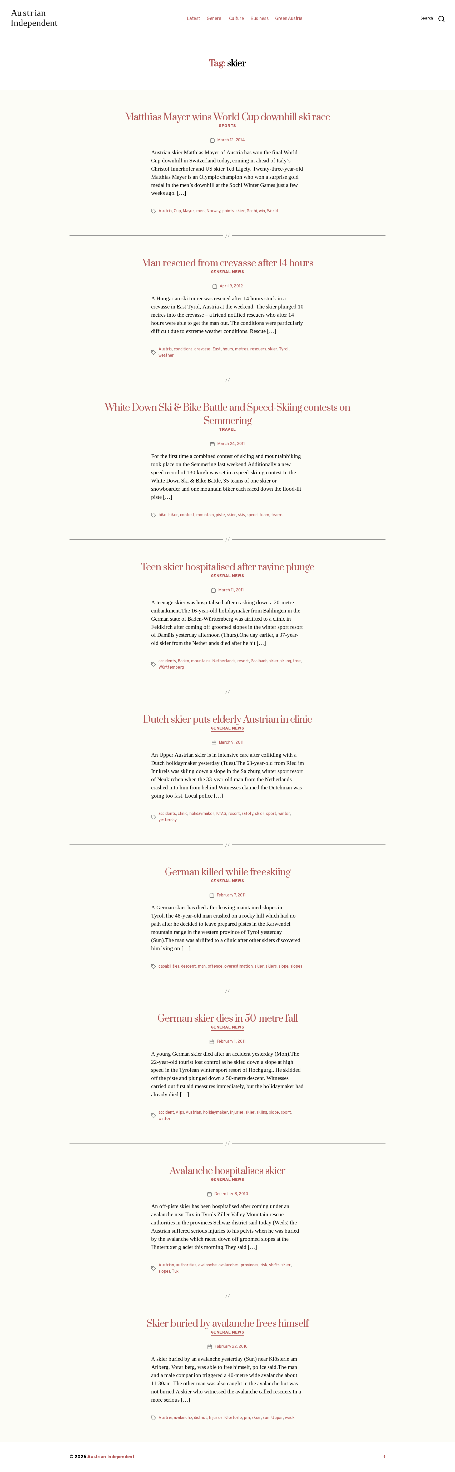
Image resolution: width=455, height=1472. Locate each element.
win (262, 211)
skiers (271, 966)
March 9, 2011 (231, 742)
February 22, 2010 (231, 1346)
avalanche (207, 1265)
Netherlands (223, 661)
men (200, 211)
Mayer (188, 211)
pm (247, 1418)
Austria (165, 211)
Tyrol (284, 349)
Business (259, 19)
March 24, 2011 (231, 444)
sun (266, 1418)
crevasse (202, 349)
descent (188, 966)
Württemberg (171, 667)
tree (297, 661)
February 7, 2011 (231, 895)
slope (284, 966)
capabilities (169, 966)
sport (271, 814)
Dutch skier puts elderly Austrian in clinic (227, 719)
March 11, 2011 (231, 590)
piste (220, 515)
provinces (250, 1265)
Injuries (237, 1112)
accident (166, 1112)
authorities (186, 1265)
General (214, 19)
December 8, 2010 (231, 1194)
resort (243, 661)
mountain (205, 515)
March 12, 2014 (231, 140)
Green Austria (289, 19)
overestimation (238, 966)
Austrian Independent (111, 1457)
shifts (274, 1265)
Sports (227, 126)
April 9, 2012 (231, 286)
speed (252, 515)
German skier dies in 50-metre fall (227, 1018)
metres (241, 349)
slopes (296, 966)
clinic (182, 814)
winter (284, 814)
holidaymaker (201, 814)
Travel (227, 430)
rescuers (258, 349)
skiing (285, 661)
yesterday (168, 820)
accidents (167, 661)
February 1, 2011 (231, 1041)
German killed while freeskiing (227, 872)
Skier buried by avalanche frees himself (228, 1323)
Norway (213, 211)
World (272, 211)
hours (227, 349)
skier (240, 211)
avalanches (229, 1265)
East (216, 349)
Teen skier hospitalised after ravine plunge (227, 567)
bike (162, 515)
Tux (175, 1271)
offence (215, 966)
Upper (277, 1418)
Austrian (193, 1112)
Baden (183, 661)
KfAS (221, 814)
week (290, 1418)
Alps (180, 1112)
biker (173, 515)
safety (247, 814)
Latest (193, 19)
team (264, 515)
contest (187, 515)
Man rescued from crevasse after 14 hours (227, 263)
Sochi (252, 211)
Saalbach (259, 661)
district (200, 1418)
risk (263, 1265)
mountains (200, 661)
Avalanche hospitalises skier (227, 1171)
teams (277, 515)
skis (241, 515)
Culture (236, 19)
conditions (183, 349)
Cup (177, 211)
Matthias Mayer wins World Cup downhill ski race (227, 117)
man (202, 966)
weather (166, 355)
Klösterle (233, 1418)
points (228, 211)
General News (227, 272)
